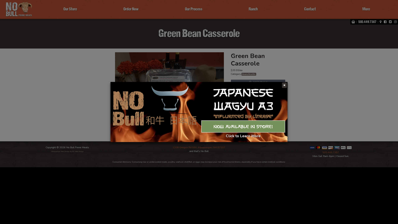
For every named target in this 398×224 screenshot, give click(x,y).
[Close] (284, 85)
